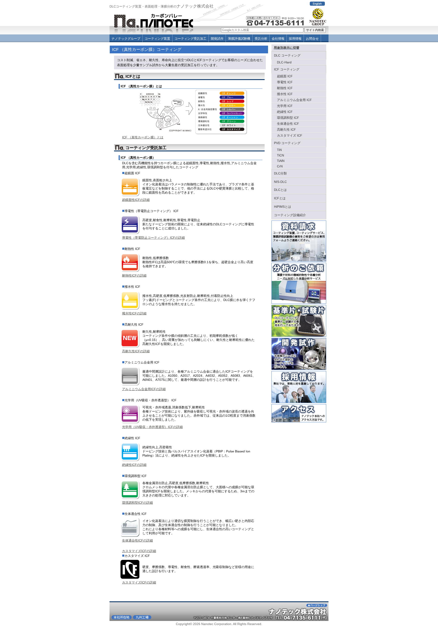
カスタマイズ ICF (289, 135)
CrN (280, 166)
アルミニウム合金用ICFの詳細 (144, 389)
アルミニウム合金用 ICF (294, 100)
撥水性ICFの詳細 (134, 313)
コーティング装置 (157, 38)
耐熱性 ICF (285, 88)
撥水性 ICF (285, 94)
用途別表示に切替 (286, 47)
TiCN (280, 155)
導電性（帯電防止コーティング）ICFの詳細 (153, 237)
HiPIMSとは (282, 206)
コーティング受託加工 (190, 38)
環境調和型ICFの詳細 (137, 502)
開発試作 (217, 38)
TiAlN (280, 161)
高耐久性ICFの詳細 (136, 351)
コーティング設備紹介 (290, 215)
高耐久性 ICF (286, 129)
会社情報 (278, 38)
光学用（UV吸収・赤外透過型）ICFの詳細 (152, 427)
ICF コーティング (286, 69)
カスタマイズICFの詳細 (139, 551)
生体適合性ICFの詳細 (137, 540)
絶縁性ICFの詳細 (134, 465)
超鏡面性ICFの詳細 (136, 200)
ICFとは (280, 198)
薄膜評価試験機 (239, 38)
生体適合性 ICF (288, 123)
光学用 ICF (285, 106)
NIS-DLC (280, 182)
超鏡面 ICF (285, 76)
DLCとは (280, 190)
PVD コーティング (287, 143)
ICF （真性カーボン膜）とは (142, 137)
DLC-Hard (284, 62)
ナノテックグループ (126, 38)
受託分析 (261, 38)
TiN (279, 150)
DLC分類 (280, 173)
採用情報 (295, 38)
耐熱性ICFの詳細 (134, 275)
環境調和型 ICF (288, 117)
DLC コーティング (287, 55)
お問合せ (312, 38)
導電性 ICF (285, 82)
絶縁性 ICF (285, 112)
